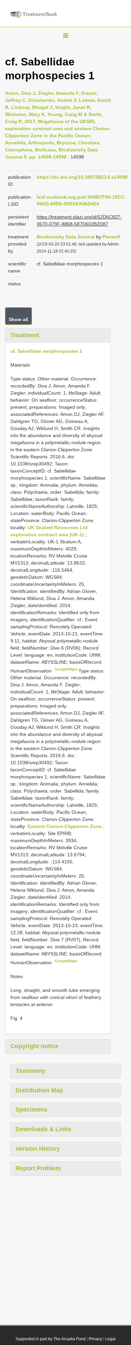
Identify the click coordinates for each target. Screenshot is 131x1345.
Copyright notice (34, 1046)
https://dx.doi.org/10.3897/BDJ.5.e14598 (82, 177)
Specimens (31, 1109)
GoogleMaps (66, 669)
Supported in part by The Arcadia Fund (50, 1339)
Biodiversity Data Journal (66, 236)
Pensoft (111, 236)
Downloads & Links (43, 1129)
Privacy (95, 1339)
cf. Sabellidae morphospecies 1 (46, 351)
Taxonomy (30, 1070)
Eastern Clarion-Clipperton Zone (65, 826)
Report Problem (38, 1168)
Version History (37, 1148)
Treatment (24, 335)
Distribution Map (39, 1090)
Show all (18, 319)
